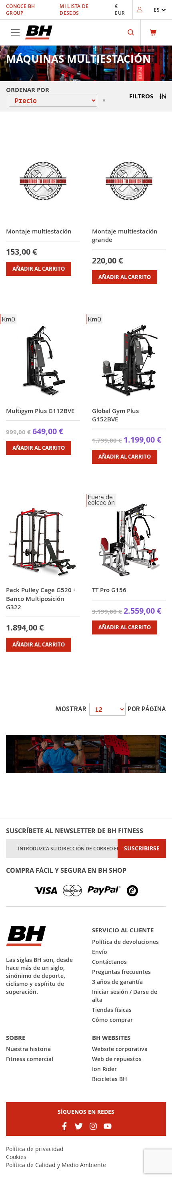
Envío (99, 952)
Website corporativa (120, 1049)
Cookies (16, 1157)
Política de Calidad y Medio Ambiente (56, 1165)
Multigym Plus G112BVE (40, 411)
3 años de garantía (117, 981)
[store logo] (38, 32)
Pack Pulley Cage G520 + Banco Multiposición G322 (41, 598)
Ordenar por (27, 90)
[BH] (43, 936)
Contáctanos (109, 962)
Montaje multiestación (39, 231)
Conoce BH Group (20, 9)
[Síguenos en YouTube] (108, 1126)
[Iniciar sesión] (139, 9)
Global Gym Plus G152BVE (115, 415)
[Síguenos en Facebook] (64, 1126)
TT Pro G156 (109, 590)
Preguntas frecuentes (121, 972)
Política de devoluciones (125, 942)
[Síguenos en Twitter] (79, 1126)
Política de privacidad (35, 1149)
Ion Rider (104, 1069)
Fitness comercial (29, 1059)
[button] (160, 9)
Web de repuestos (117, 1059)
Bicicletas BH (109, 1079)
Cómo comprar (112, 1019)
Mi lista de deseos (74, 9)
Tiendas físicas (112, 1009)
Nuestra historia (28, 1049)
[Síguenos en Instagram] (93, 1126)
